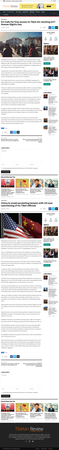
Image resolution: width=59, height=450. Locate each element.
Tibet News (50, 125)
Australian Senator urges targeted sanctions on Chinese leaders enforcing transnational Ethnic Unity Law (53, 100)
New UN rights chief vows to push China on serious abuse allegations (10, 140)
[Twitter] (55, 1)
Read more (47, 63)
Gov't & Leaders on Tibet (52, 95)
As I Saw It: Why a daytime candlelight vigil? (50, 80)
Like (45, 37)
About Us (38, 448)
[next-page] (47, 88)
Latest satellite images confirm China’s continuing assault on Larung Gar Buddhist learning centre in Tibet (52, 130)
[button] (54, 13)
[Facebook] (51, 1)
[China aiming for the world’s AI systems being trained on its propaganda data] (22, 183)
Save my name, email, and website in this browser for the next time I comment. (20, 168)
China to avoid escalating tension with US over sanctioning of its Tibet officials (32, 141)
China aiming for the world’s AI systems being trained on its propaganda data (22, 190)
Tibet (6, 128)
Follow (50, 37)
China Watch (4, 19)
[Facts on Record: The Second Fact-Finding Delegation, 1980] (51, 50)
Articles (45, 56)
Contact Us (50, 448)
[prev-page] (44, 88)
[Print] (56, 27)
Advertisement (44, 448)
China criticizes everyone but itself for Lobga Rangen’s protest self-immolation (36, 190)
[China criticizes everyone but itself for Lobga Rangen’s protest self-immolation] (36, 183)
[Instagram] (53, 1)
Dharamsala (50, 106)
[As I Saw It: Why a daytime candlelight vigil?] (51, 72)
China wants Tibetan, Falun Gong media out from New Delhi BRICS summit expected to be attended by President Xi (51, 191)
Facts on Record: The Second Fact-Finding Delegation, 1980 (49, 59)
